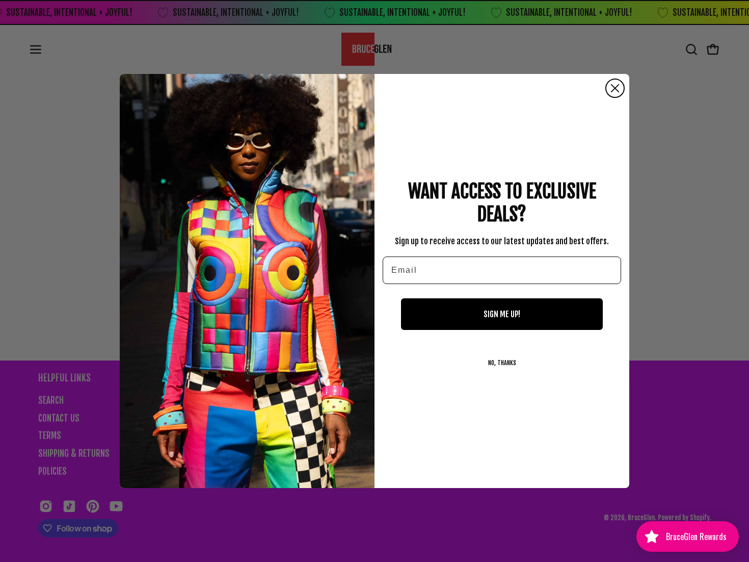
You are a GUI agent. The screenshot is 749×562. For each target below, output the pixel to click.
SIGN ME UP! (502, 314)
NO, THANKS (502, 363)
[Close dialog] (615, 88)
